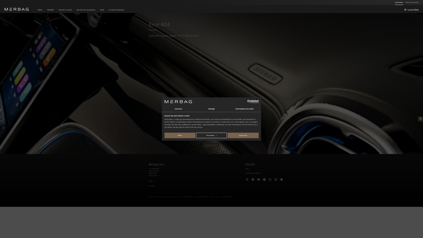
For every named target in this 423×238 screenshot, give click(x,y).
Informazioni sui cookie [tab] (244, 109)
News (247, 169)
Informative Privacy (201, 197)
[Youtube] (258, 179)
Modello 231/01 (226, 197)
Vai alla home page (211, 145)
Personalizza (210, 135)
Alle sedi (151, 186)
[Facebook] (247, 179)
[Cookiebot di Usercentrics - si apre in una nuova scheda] (249, 101)
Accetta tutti (243, 135)
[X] (270, 179)
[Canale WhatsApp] (281, 179)
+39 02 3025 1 (153, 176)
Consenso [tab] (178, 109)
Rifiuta (180, 135)
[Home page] (19, 9)
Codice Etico (215, 197)
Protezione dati (154, 197)
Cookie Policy (188, 197)
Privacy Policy (176, 197)
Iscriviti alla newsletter (253, 173)
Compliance (165, 197)
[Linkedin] (264, 179)
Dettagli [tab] (211, 109)
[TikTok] (276, 179)
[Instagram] (253, 179)
